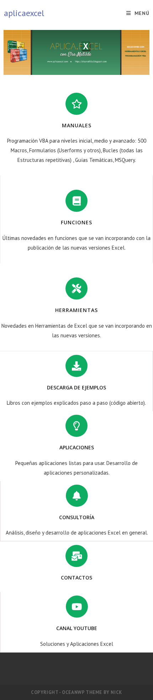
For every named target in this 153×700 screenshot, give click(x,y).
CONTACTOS (76, 577)
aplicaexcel (24, 13)
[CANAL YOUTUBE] (77, 607)
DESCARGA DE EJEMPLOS (76, 387)
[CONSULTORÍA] (77, 496)
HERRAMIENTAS (76, 310)
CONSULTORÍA (76, 517)
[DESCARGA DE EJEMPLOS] (76, 366)
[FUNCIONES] (76, 201)
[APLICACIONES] (76, 426)
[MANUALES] (76, 104)
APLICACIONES (76, 447)
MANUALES (76, 125)
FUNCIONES (76, 222)
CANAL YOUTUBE (76, 628)
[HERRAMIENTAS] (76, 288)
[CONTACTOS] (76, 556)
